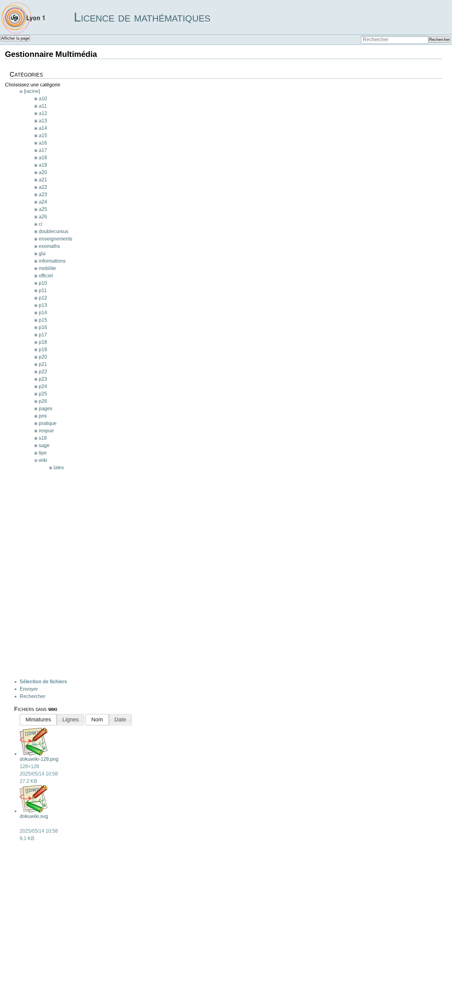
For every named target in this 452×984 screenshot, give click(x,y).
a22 (43, 187)
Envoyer (29, 689)
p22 (43, 371)
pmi (43, 416)
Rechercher (439, 39)
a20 (43, 172)
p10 (43, 283)
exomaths (49, 246)
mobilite (47, 268)
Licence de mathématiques (142, 17)
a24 (43, 201)
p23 (43, 379)
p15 (43, 320)
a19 (43, 165)
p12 (43, 297)
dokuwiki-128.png (39, 759)
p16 (43, 327)
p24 (43, 386)
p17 (43, 334)
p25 (43, 393)
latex (59, 467)
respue (46, 430)
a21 (43, 179)
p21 (43, 364)
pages (45, 408)
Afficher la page (15, 38)
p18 (43, 342)
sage (44, 445)
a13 (43, 120)
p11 (43, 290)
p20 (43, 356)
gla (42, 253)
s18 (43, 438)
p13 (43, 305)
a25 (43, 209)
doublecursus (53, 231)
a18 (43, 157)
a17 (43, 150)
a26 (43, 216)
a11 (43, 106)
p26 (43, 401)
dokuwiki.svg (34, 816)
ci (40, 224)
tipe (43, 452)
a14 (43, 128)
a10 (43, 98)
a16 (43, 142)
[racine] (32, 91)
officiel (46, 275)
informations (52, 261)
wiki (43, 460)
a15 (43, 135)
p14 (43, 312)
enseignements (55, 238)
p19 (43, 349)
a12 (43, 113)
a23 (43, 194)
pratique (48, 423)
